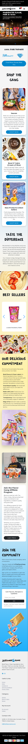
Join (14, 601)
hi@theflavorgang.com (9, 724)
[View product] (14, 323)
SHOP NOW (14, 132)
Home (3, 682)
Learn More (11, 538)
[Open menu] (24, 8)
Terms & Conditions (7, 687)
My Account (5, 709)
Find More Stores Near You (14, 64)
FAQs (3, 684)
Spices (3, 701)
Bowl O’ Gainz (5, 699)
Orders (3, 711)
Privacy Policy (5, 689)
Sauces (4, 697)
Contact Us (5, 685)
